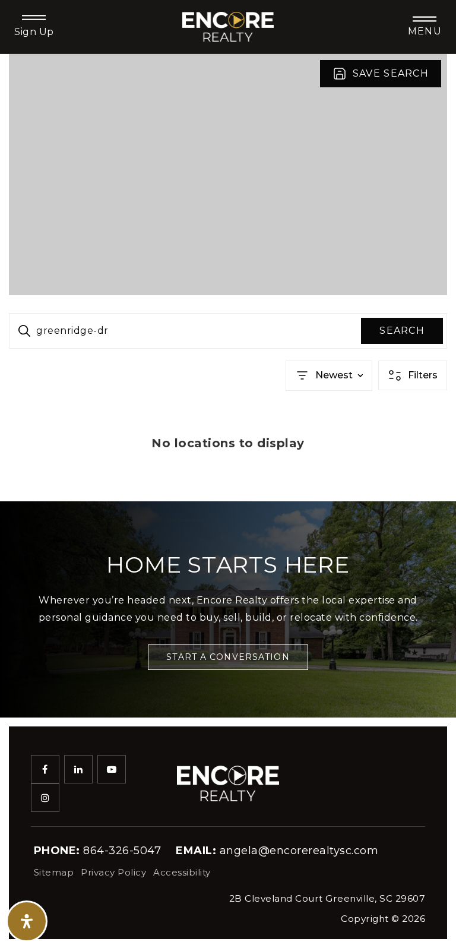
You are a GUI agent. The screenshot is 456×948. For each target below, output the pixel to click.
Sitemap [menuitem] (54, 872)
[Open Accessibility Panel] (27, 921)
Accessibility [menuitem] (182, 872)
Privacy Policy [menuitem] (113, 872)
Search (402, 330)
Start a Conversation (227, 657)
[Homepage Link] (228, 25)
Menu (425, 31)
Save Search (391, 73)
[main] (228, 277)
